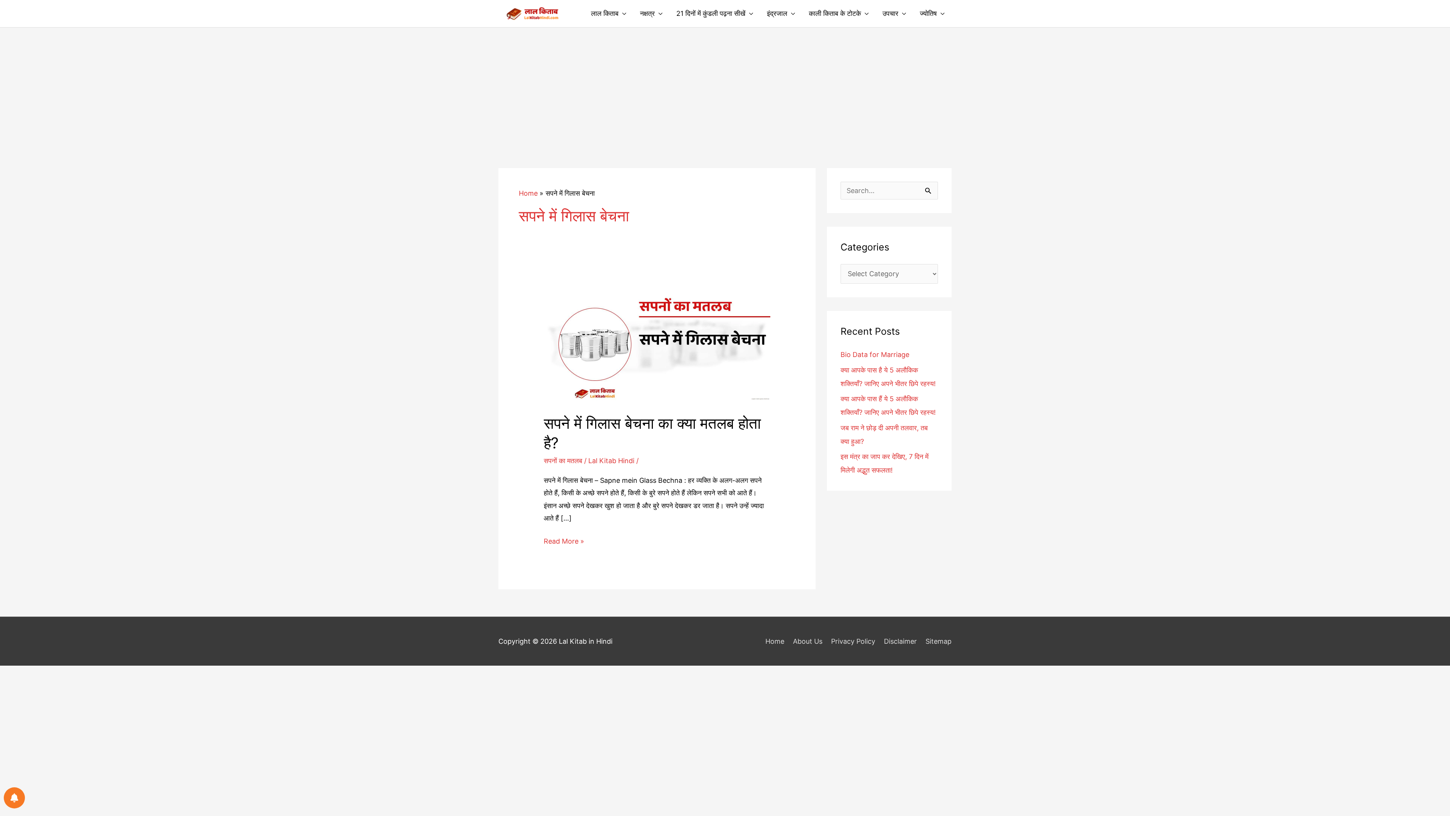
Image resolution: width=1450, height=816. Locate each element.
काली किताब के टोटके (835, 13)
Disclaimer (900, 641)
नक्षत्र (647, 13)
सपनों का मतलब (563, 461)
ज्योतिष (928, 13)
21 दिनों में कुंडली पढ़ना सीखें (710, 13)
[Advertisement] (725, 84)
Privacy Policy (853, 641)
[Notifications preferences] (14, 797)
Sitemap (939, 641)
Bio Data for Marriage (875, 355)
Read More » (564, 542)
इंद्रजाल (777, 13)
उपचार (890, 13)
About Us (807, 641)
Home (774, 641)
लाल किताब (605, 13)
